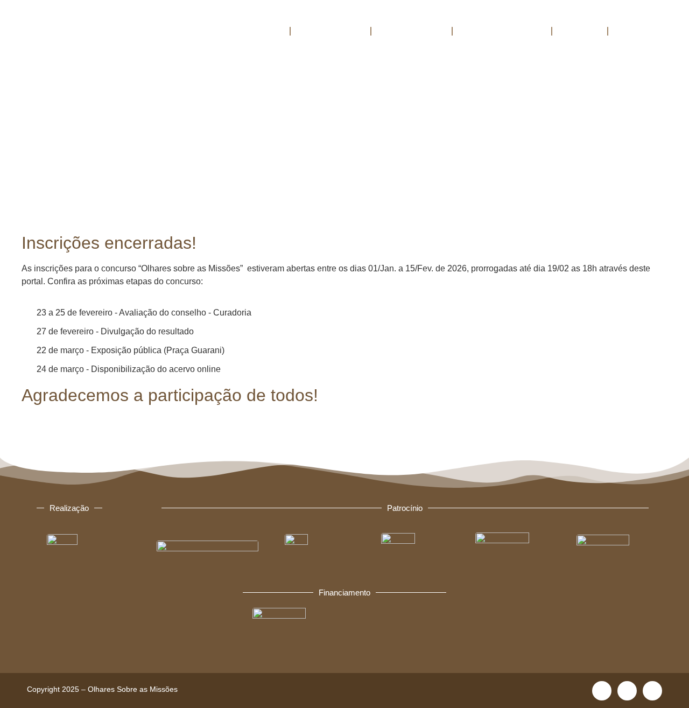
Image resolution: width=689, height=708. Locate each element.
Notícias (580, 31)
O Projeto (259, 31)
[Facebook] (601, 690)
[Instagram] (627, 690)
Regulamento (330, 31)
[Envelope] (652, 690)
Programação (411, 31)
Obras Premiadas (502, 31)
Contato (635, 31)
